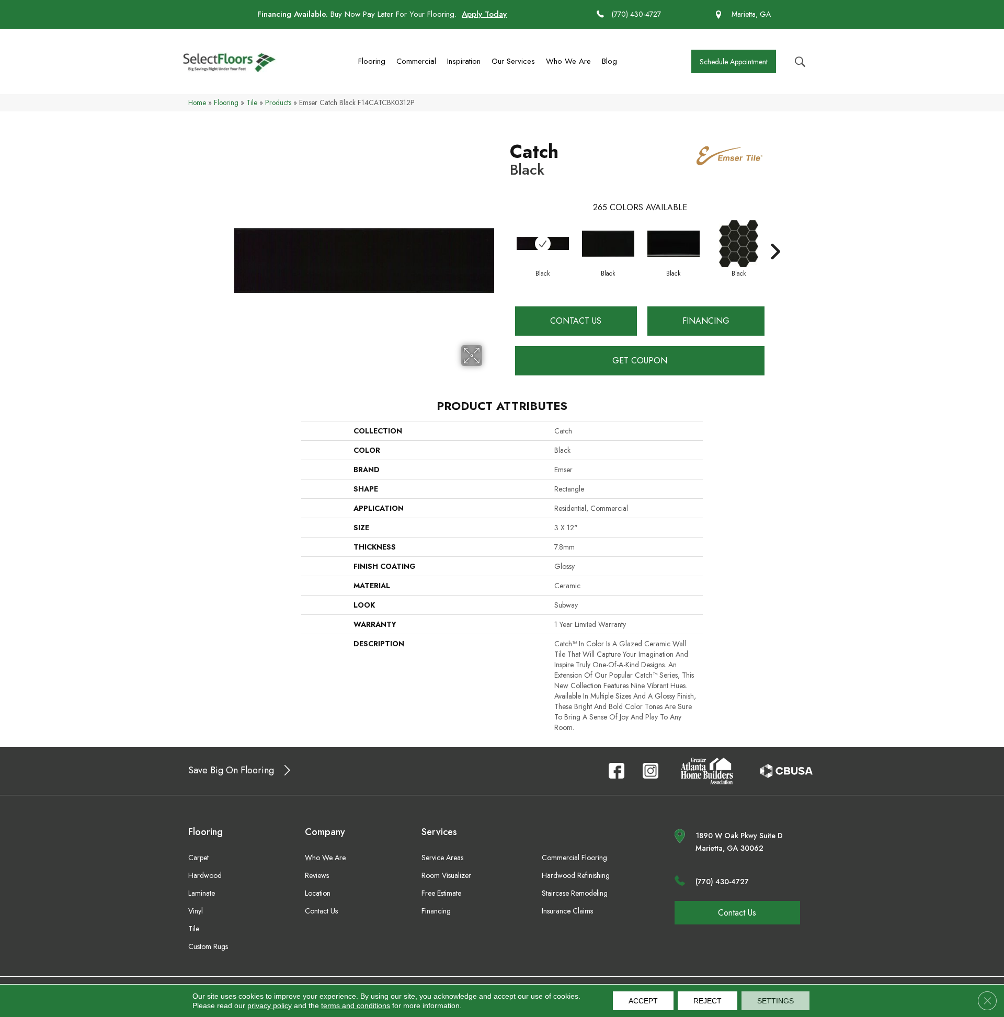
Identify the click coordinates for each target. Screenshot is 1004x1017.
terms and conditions (355, 1005)
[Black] (543, 243)
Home (197, 102)
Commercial (416, 61)
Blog (609, 61)
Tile (251, 102)
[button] (733, 61)
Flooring (371, 61)
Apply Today (484, 14)
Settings (775, 1001)
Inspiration (464, 61)
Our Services (513, 61)
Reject (707, 1001)
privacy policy (269, 1005)
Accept (643, 1001)
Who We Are (568, 61)
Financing (705, 321)
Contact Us (575, 321)
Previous (504, 236)
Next (775, 236)
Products (278, 102)
